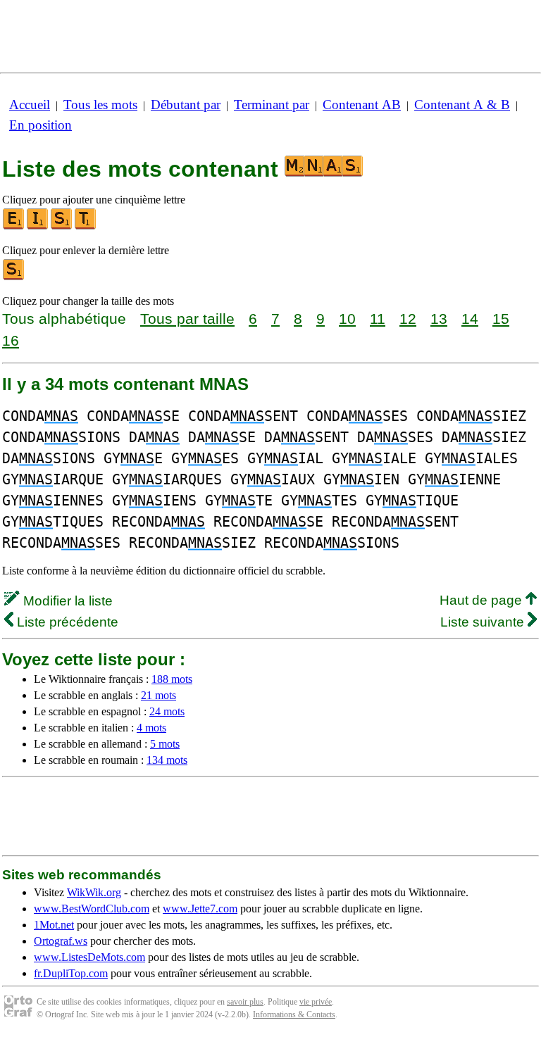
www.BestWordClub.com (91, 909)
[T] (86, 226)
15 (500, 318)
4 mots (151, 728)
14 (469, 318)
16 (10, 340)
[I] (38, 226)
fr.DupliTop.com (71, 973)
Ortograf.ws (60, 941)
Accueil (29, 104)
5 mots (165, 744)
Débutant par (185, 104)
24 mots (167, 711)
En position (40, 125)
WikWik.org (94, 892)
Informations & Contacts (294, 1014)
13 (438, 318)
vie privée (315, 1002)
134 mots (167, 760)
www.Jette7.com (200, 909)
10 (347, 318)
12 (407, 318)
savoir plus (245, 1002)
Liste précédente (65, 622)
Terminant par (271, 104)
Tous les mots (100, 104)
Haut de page (483, 600)
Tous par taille (187, 318)
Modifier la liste (66, 600)
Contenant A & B (462, 104)
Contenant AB (362, 104)
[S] (62, 226)
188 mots (171, 679)
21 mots (158, 695)
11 (377, 318)
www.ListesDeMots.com (89, 957)
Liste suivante (484, 622)
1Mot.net (54, 925)
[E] (14, 226)
